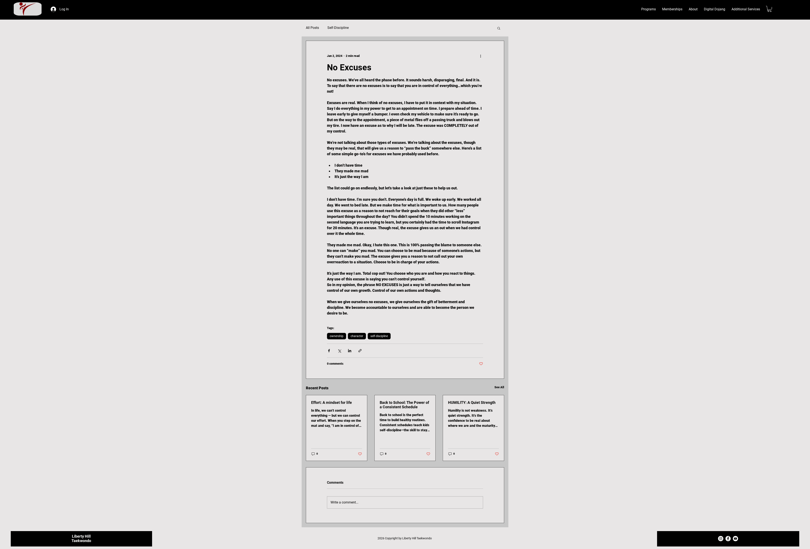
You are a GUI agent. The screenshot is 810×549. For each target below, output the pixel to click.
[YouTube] (735, 538)
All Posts (312, 28)
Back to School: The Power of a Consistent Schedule (404, 404)
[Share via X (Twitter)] (339, 351)
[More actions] (480, 56)
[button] (693, 9)
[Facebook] (728, 538)
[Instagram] (720, 538)
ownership (336, 336)
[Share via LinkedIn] (350, 351)
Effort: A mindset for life (331, 402)
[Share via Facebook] (329, 351)
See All (499, 387)
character (357, 336)
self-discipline (379, 336)
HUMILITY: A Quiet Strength (471, 402)
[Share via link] (360, 351)
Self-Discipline (338, 28)
